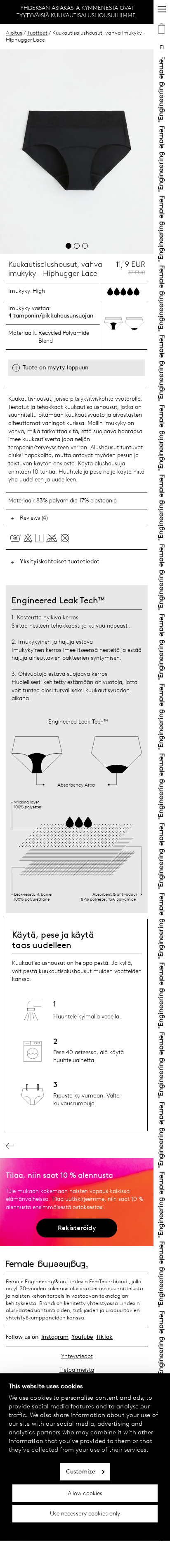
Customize (80, 1471)
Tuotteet (37, 33)
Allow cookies (85, 1493)
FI (162, 47)
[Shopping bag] (161, 30)
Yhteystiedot (77, 1356)
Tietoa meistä (76, 1369)
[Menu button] (161, 9)
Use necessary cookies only (85, 1513)
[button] (68, 246)
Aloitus (14, 33)
